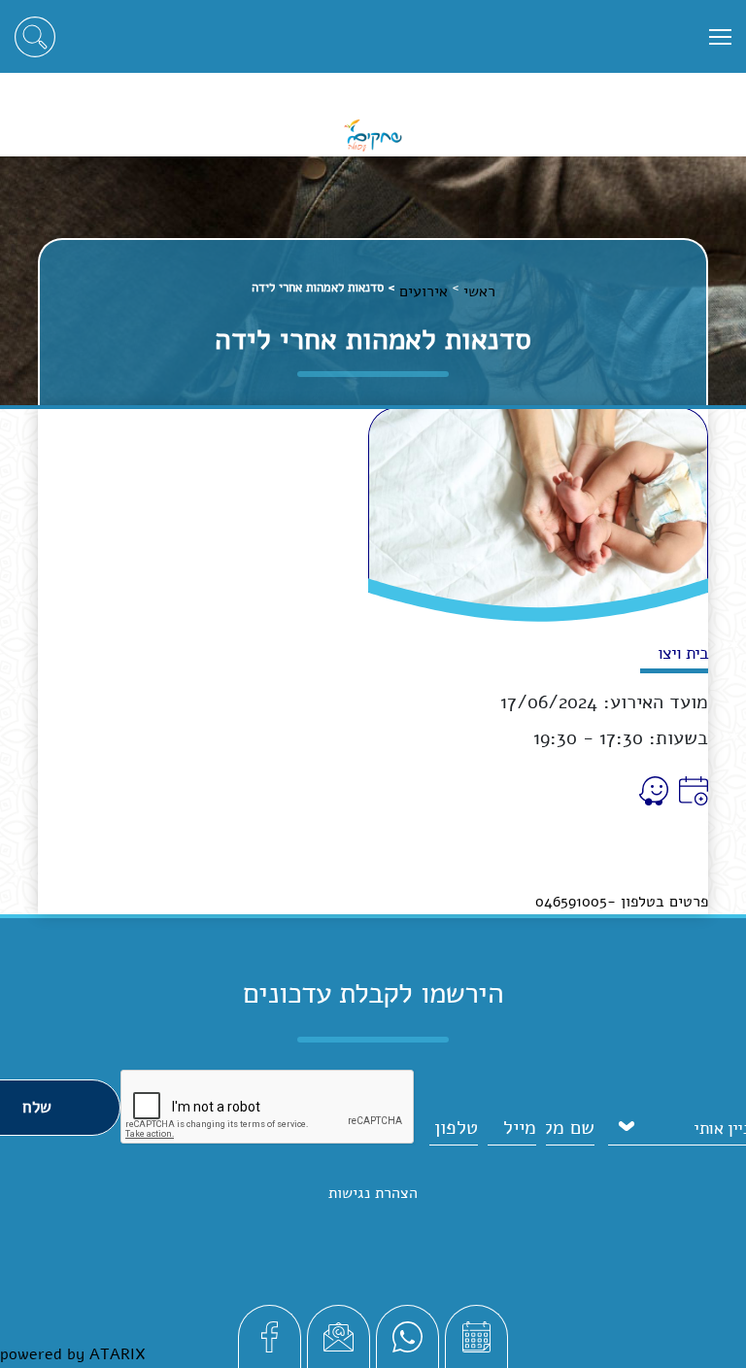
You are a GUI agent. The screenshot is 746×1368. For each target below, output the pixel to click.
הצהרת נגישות (373, 1193)
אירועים (423, 291)
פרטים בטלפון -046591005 (621, 901)
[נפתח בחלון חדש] (691, 790)
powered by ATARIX (73, 1354)
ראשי (479, 291)
